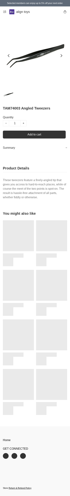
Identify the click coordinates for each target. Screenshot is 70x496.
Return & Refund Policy (20, 488)
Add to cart (34, 134)
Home (7, 440)
